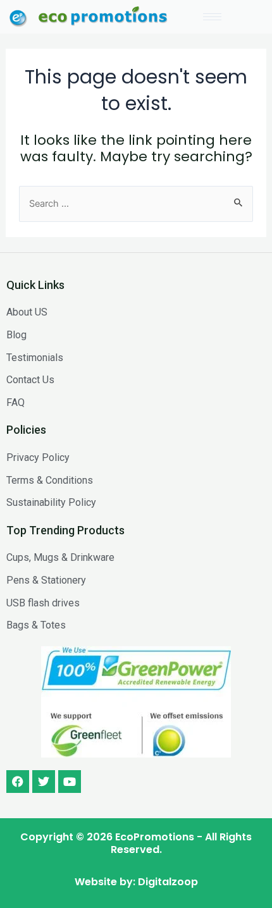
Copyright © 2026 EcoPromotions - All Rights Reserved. (136, 843)
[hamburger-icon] (212, 16)
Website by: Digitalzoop (136, 881)
